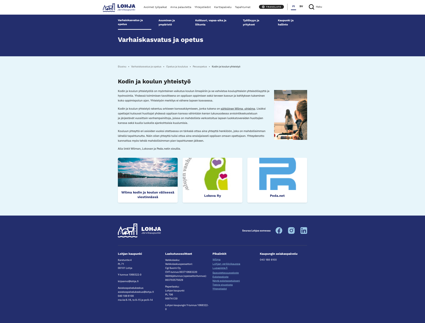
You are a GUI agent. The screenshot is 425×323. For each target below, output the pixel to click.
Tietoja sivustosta (222, 284)
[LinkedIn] (303, 233)
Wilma (216, 259)
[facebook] (279, 233)
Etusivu (122, 66)
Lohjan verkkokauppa (226, 263)
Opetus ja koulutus (177, 66)
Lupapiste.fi (220, 268)
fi (293, 6)
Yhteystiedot (203, 7)
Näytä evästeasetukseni (226, 280)
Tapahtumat (243, 7)
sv (301, 6)
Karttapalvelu (223, 7)
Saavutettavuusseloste (225, 273)
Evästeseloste (220, 276)
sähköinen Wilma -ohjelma (238, 108)
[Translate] (271, 7)
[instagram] (291, 233)
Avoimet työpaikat (155, 7)
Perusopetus (200, 66)
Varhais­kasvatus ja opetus (130, 22)
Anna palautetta (180, 7)
